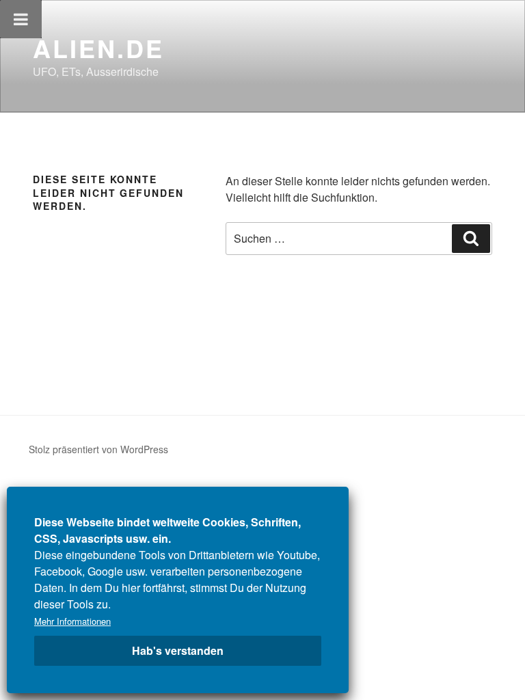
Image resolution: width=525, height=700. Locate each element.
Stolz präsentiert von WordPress (98, 449)
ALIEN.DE (98, 48)
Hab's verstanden (178, 650)
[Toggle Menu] (21, 19)
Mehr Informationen (72, 621)
